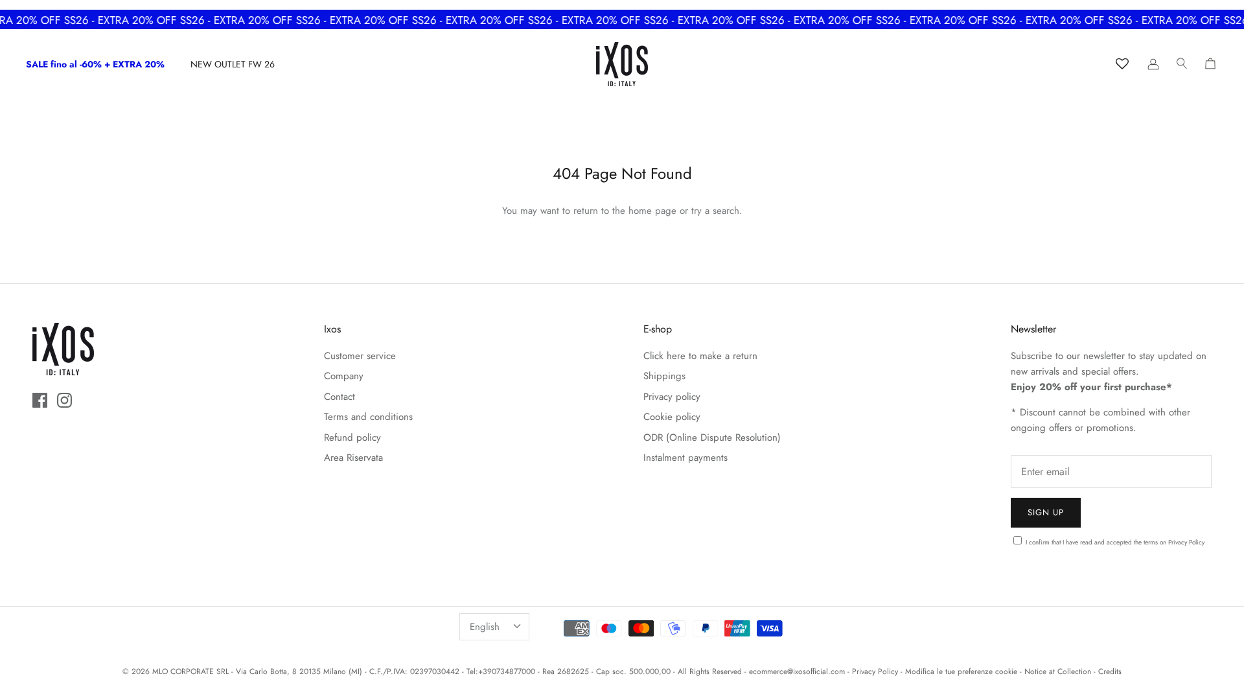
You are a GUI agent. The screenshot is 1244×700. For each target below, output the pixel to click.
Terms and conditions (368, 417)
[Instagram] (64, 400)
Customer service (360, 356)
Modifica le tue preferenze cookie (961, 671)
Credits (1110, 671)
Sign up (1046, 512)
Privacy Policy (1186, 542)
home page (652, 211)
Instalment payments (685, 457)
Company (343, 376)
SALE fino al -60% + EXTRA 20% (95, 64)
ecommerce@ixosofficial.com (797, 671)
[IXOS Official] (622, 64)
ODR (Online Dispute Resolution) (712, 437)
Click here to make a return (700, 356)
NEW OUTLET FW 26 (232, 64)
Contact (339, 397)
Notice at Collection (1057, 671)
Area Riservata (353, 457)
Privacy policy (671, 397)
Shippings (664, 376)
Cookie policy (671, 417)
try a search (715, 211)
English (485, 627)
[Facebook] (39, 400)
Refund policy (352, 437)
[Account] (1153, 64)
